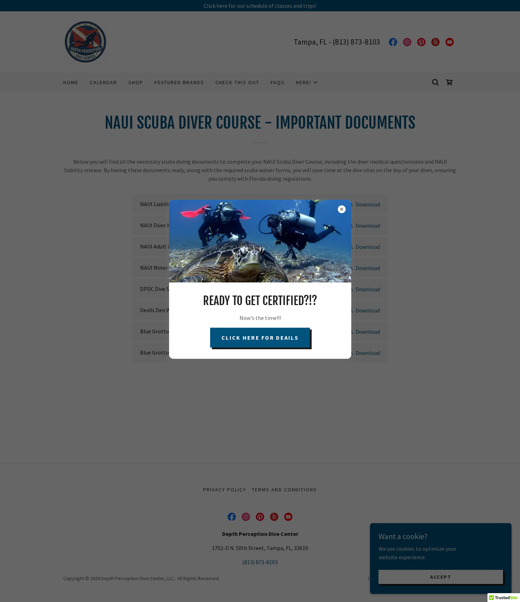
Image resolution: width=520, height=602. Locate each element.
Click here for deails (260, 337)
